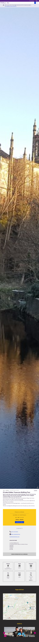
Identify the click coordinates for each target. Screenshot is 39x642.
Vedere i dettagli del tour (15, 534)
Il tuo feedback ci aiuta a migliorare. (11, 6)
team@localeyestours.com (14, 536)
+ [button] (4, 594)
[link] (35, 3)
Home (4, 490)
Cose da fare (7, 490)
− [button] (4, 596)
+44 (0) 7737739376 (14, 531)
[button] (37, 3)
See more (30, 580)
